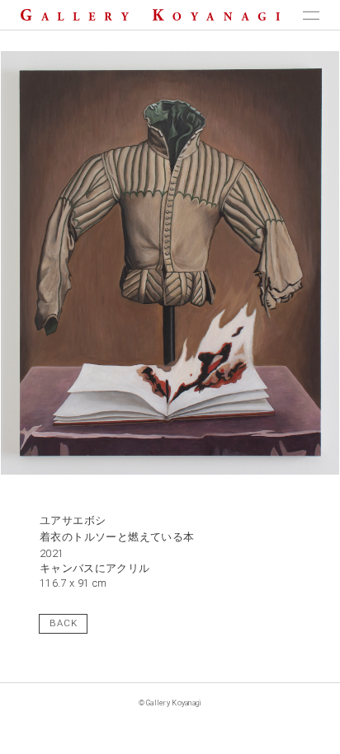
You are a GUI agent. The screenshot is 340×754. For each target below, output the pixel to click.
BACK (64, 623)
